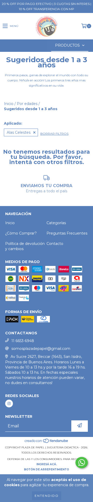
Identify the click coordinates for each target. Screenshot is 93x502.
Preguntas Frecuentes (67, 233)
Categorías (56, 223)
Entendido (47, 496)
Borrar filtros (54, 134)
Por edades (27, 103)
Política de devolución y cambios (25, 246)
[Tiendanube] (46, 442)
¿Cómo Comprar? (21, 233)
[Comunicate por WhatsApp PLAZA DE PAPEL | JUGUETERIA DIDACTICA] (81, 462)
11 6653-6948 (22, 340)
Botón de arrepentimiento (46, 469)
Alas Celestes (18, 132)
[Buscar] (39, 45)
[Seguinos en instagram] (9, 403)
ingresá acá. (46, 464)
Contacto (55, 243)
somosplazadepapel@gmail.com (40, 348)
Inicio (8, 103)
